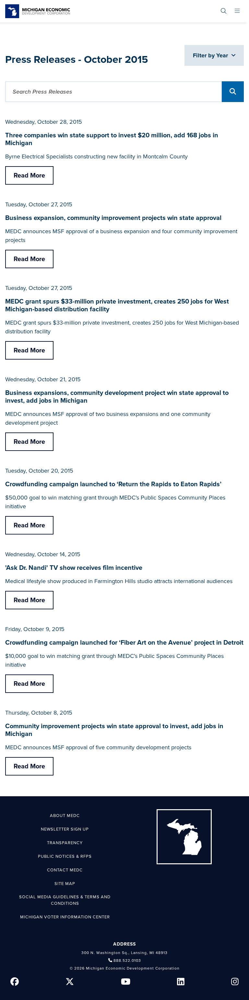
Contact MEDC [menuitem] (65, 870)
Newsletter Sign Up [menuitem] (65, 829)
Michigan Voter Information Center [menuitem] (65, 917)
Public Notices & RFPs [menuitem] (65, 856)
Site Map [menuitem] (64, 883)
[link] (37, 11)
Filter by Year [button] (211, 55)
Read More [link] (29, 175)
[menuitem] (224, 11)
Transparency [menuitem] (65, 842)
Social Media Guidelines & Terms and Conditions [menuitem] (65, 900)
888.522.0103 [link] (127, 960)
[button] (233, 91)
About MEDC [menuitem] (65, 815)
